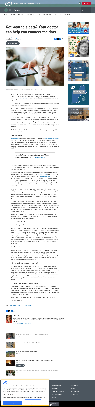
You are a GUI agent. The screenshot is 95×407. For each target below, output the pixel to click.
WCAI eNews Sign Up (57, 394)
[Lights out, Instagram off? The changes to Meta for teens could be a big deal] (10, 363)
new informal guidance (46, 176)
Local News (29, 14)
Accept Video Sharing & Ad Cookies (12, 403)
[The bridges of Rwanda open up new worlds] (10, 354)
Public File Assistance (75, 391)
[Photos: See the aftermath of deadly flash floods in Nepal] (10, 345)
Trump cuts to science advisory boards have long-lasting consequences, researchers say (37, 370)
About (55, 14)
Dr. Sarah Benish (42, 174)
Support (37, 14)
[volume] (10, 10)
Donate (87, 3)
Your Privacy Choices (39, 403)
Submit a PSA (55, 397)
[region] (25, 392)
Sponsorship (47, 14)
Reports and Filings (56, 385)
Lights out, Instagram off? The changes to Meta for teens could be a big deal (34, 360)
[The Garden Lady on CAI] (78, 46)
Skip (27, 403)
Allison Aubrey (13, 38)
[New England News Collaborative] (78, 94)
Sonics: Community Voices (58, 391)
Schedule (63, 14)
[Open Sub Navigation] (15, 14)
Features (20, 14)
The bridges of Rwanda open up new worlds (26, 351)
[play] (6, 10)
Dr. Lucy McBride (15, 138)
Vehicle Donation (74, 385)
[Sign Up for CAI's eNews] (78, 70)
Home (5, 14)
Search (69, 14)
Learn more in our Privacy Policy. (33, 399)
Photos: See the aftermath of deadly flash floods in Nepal (29, 343)
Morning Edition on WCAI (15, 305)
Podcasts (73, 388)
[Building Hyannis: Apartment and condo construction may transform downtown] (78, 114)
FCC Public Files (74, 394)
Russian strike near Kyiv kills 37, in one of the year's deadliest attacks (32, 334)
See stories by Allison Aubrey (22, 323)
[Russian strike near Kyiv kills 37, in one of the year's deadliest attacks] (10, 336)
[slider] (12, 10)
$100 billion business (22, 98)
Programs (12, 14)
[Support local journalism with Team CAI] (78, 28)
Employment (55, 388)
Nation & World (28, 305)
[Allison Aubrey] (9, 319)
